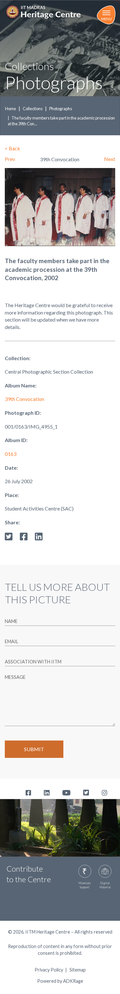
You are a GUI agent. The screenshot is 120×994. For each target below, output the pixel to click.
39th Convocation (24, 399)
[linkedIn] (39, 536)
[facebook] (24, 536)
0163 (10, 454)
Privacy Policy (49, 969)
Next (109, 159)
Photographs (60, 108)
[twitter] (8, 536)
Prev (10, 159)
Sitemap (77, 969)
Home (10, 108)
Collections (33, 108)
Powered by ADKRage (60, 981)
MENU (106, 19)
